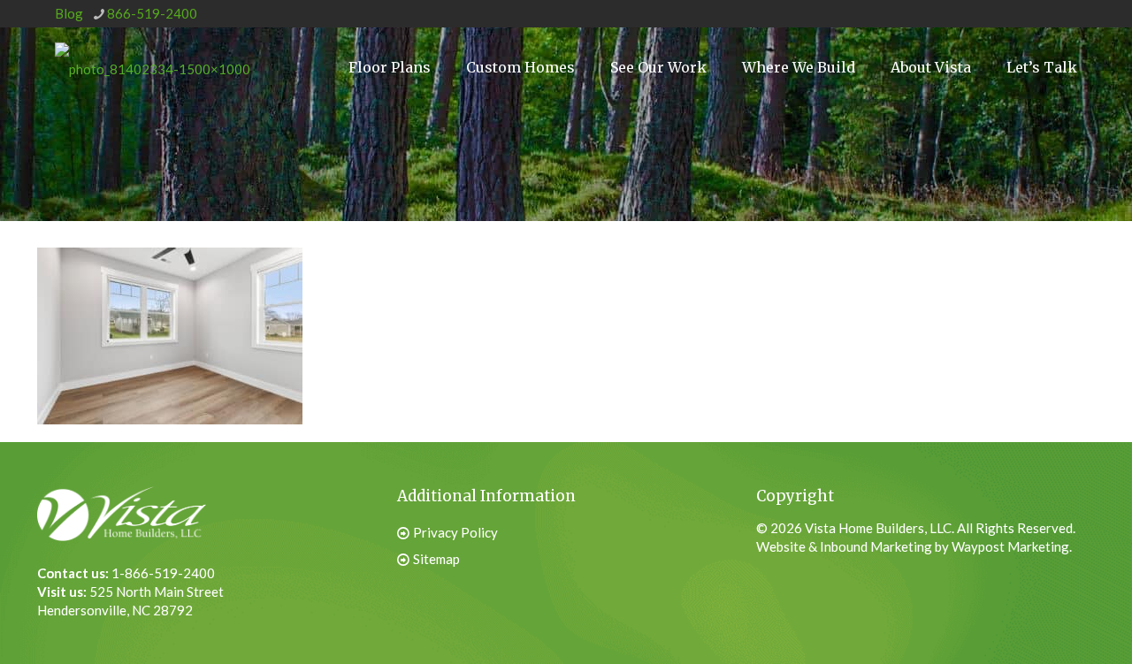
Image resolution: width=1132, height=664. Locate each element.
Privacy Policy (455, 532)
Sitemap (436, 559)
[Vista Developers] (152, 67)
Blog (69, 13)
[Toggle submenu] (798, 133)
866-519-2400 (152, 13)
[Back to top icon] (1029, 618)
